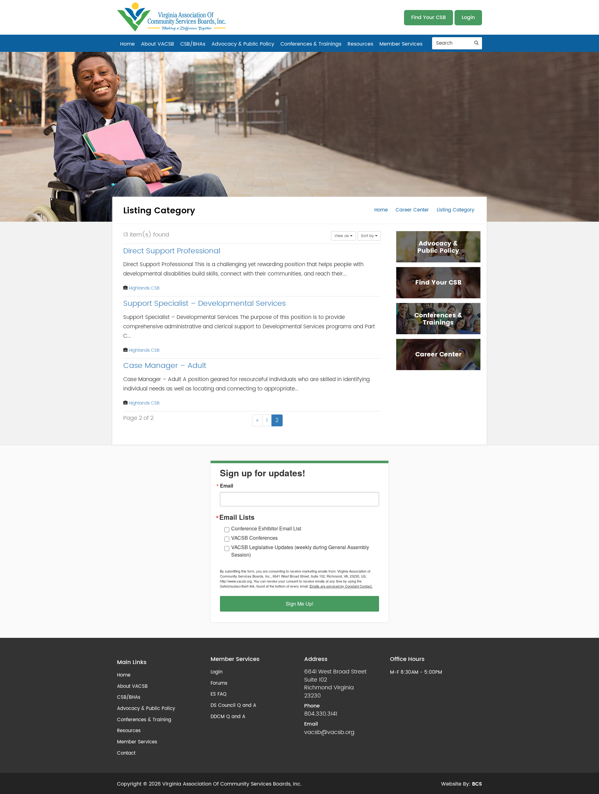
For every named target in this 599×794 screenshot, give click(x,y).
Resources (360, 44)
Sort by (368, 236)
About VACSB (157, 44)
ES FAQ (218, 694)
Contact (126, 753)
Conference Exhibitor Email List (266, 528)
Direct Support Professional (171, 251)
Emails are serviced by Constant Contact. (341, 585)
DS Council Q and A (233, 705)
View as (342, 236)
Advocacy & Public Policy (243, 44)
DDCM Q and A (228, 716)
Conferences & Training (144, 719)
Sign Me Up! (299, 603)
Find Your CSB (428, 17)
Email (226, 485)
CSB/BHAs (192, 44)
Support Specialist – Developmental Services (204, 303)
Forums (219, 683)
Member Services (400, 44)
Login (468, 17)
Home (127, 44)
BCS (477, 784)
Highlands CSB (144, 288)
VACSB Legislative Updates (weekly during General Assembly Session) (300, 550)
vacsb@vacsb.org (329, 732)
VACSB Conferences (254, 537)
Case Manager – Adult (164, 366)
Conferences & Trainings (310, 44)
